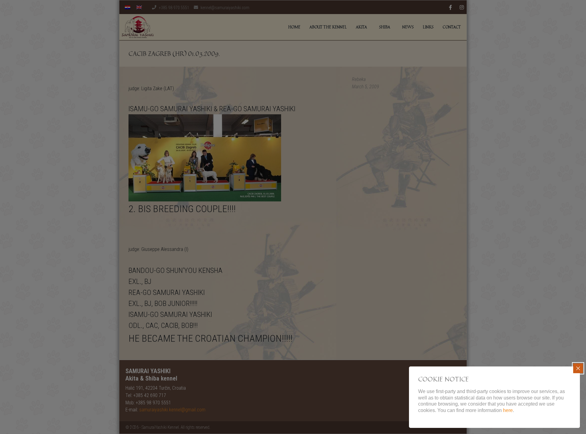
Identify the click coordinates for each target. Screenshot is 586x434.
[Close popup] (578, 368)
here (508, 410)
